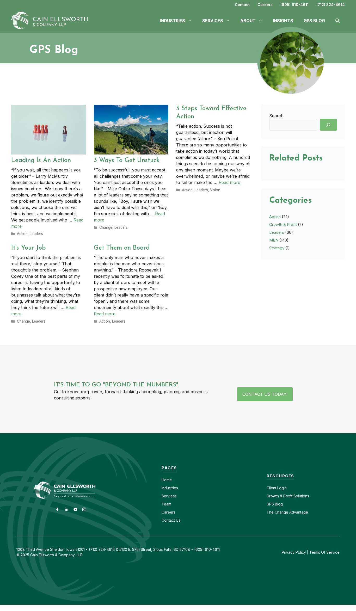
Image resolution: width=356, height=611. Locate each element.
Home (167, 480)
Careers (265, 4)
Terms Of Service (324, 552)
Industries (170, 488)
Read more (229, 182)
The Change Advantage (287, 512)
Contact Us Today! (264, 394)
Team (166, 504)
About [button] (248, 20)
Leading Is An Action (41, 160)
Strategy (276, 247)
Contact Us (171, 520)
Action (22, 234)
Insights (283, 20)
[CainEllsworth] (51, 20)
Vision (215, 190)
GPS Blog (314, 20)
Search (276, 115)
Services (169, 496)
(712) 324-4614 (330, 4)
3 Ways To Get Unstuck (126, 160)
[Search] (328, 125)
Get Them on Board (122, 248)
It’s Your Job (28, 248)
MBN (273, 240)
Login (281, 488)
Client (271, 488)
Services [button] (212, 20)
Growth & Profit (283, 224)
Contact (242, 4)
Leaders (36, 234)
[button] (337, 20)
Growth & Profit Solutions (288, 496)
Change (105, 227)
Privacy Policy (294, 552)
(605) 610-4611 (294, 4)
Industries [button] (172, 20)
